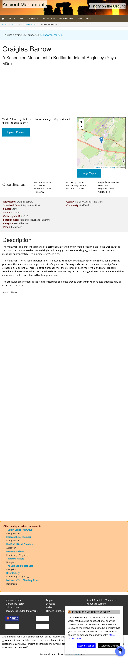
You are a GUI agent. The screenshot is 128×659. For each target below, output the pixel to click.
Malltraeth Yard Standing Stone (22, 580)
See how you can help (51, 34)
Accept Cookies (86, 645)
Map (22, 18)
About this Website (96, 603)
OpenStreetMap (109, 167)
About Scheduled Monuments (102, 600)
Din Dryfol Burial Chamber (19, 544)
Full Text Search (13, 607)
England (50, 600)
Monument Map (13, 600)
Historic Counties (55, 610)
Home (4, 24)
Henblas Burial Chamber (18, 536)
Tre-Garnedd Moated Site (19, 565)
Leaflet (97, 167)
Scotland (50, 603)
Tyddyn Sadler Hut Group (19, 529)
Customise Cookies (109, 645)
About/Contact (84, 18)
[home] (3, 18)
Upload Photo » (16, 132)
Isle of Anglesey (29, 24)
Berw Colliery (13, 572)
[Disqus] (64, 390)
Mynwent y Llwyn (15, 551)
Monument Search (14, 603)
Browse (32, 18)
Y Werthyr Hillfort (15, 558)
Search (12, 18)
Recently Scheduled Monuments (22, 610)
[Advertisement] (64, 92)
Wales (14, 24)
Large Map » (89, 173)
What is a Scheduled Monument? (58, 18)
